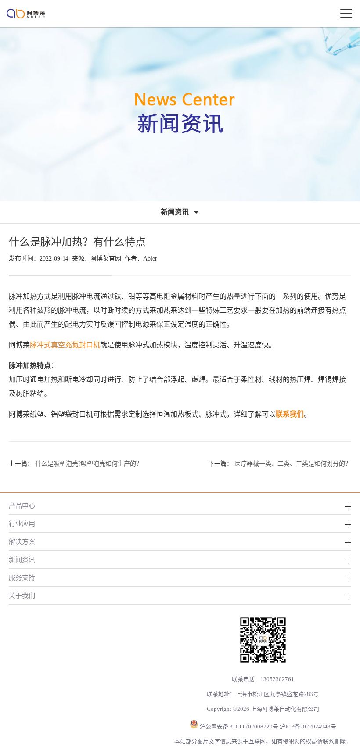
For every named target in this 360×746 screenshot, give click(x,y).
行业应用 (22, 523)
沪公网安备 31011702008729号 (239, 726)
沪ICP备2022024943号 (308, 726)
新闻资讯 (22, 559)
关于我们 (22, 595)
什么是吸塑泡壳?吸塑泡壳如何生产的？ (88, 463)
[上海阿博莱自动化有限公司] (26, 13)
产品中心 (22, 505)
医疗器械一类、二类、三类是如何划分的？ (292, 463)
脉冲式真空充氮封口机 (65, 345)
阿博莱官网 (105, 258)
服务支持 (22, 577)
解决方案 (22, 541)
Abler (150, 258)
